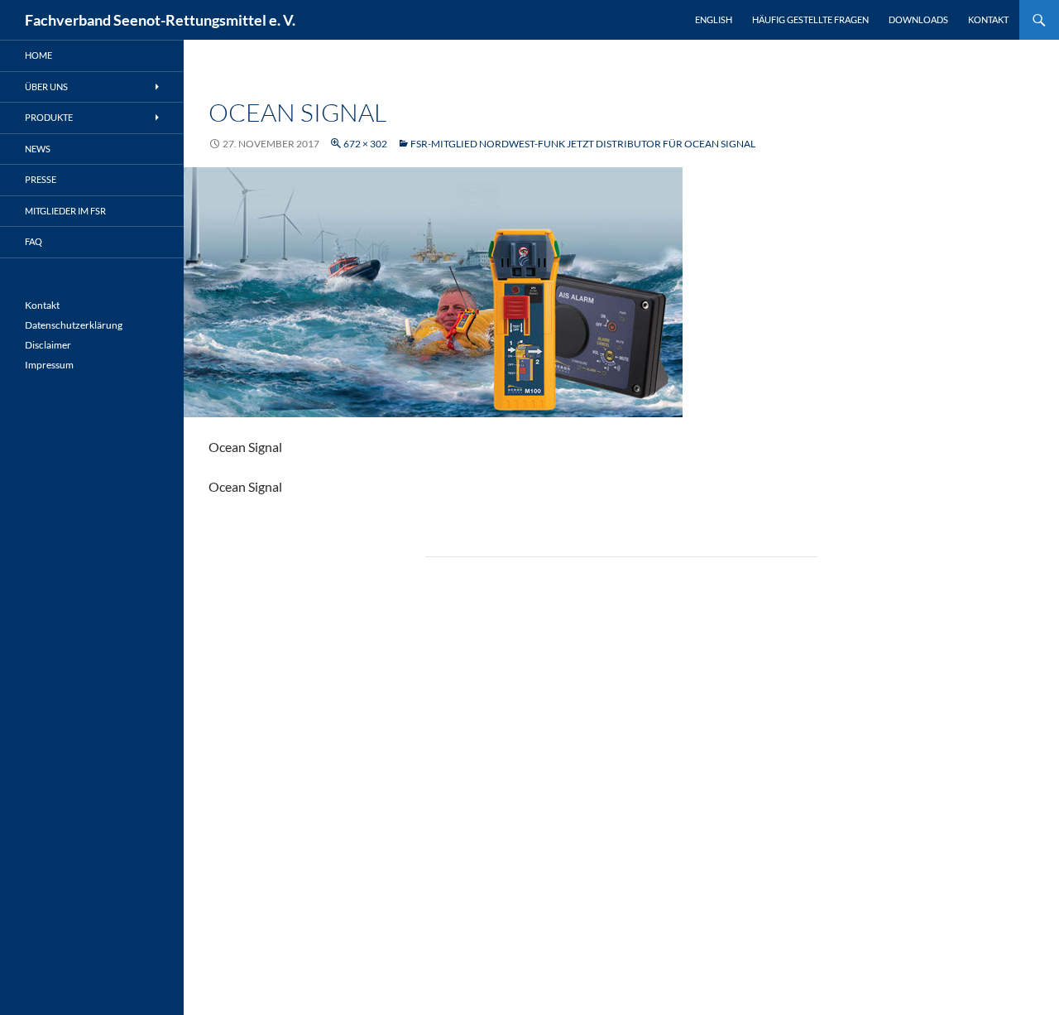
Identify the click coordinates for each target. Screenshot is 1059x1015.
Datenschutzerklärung (73, 325)
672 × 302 (365, 143)
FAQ (33, 241)
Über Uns (46, 86)
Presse (40, 179)
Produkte (49, 117)
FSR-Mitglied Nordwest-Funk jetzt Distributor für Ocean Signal (582, 143)
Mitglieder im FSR (65, 210)
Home (38, 55)
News (37, 148)
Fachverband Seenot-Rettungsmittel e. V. (160, 20)
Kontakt (988, 19)
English (713, 19)
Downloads (918, 19)
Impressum (49, 364)
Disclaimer (48, 345)
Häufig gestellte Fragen (810, 19)
